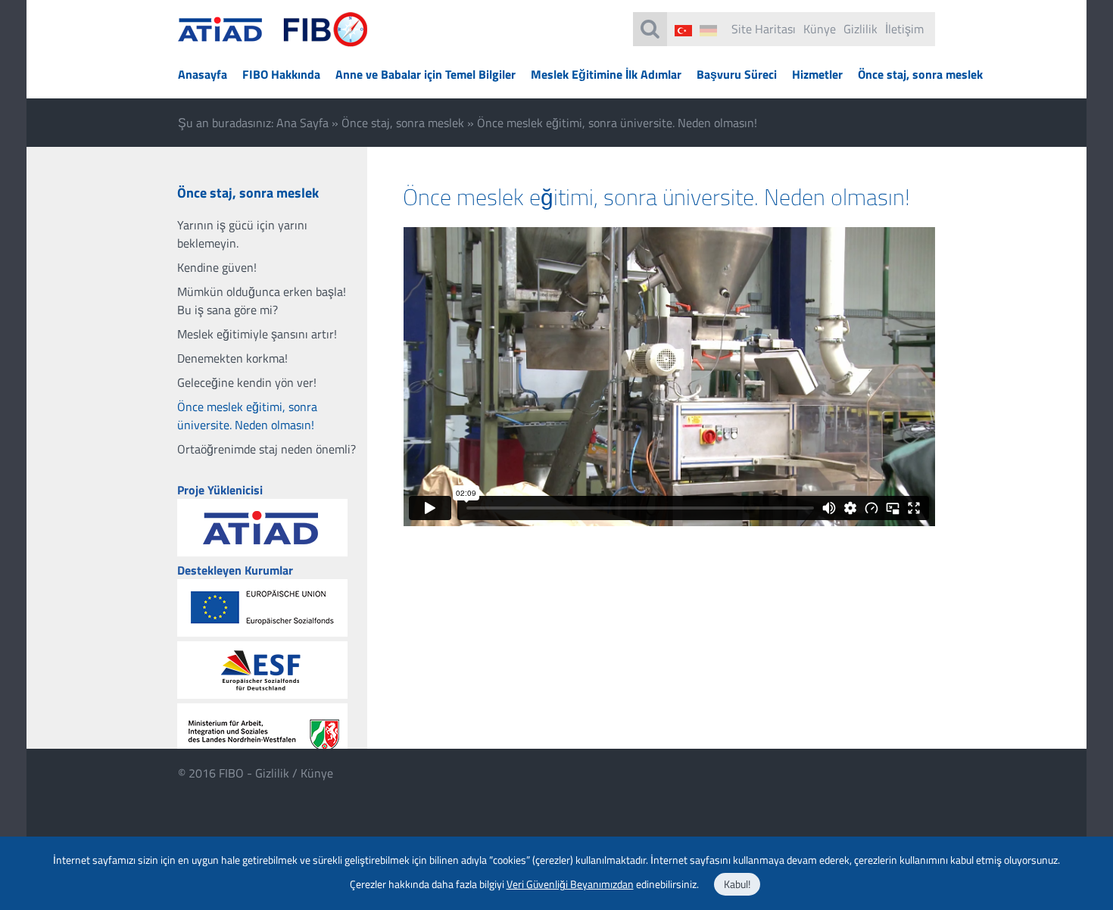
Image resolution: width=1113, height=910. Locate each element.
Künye (819, 29)
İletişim (904, 29)
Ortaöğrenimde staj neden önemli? (266, 449)
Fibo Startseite (273, 38)
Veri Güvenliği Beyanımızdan (570, 884)
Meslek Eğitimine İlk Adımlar (606, 74)
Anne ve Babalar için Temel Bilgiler (425, 74)
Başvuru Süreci (737, 74)
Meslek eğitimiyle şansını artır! (257, 334)
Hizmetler (817, 74)
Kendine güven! (217, 267)
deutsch (708, 30)
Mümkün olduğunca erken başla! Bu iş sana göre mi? (261, 300)
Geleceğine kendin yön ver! (246, 382)
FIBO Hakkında (281, 74)
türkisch (683, 30)
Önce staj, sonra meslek (920, 74)
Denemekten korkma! (232, 358)
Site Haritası (763, 29)
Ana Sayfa (302, 123)
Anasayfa (202, 74)
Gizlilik (860, 29)
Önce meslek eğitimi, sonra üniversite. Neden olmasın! (247, 415)
